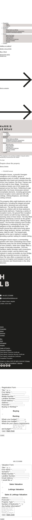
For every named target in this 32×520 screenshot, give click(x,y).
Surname (6, 394)
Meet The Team (10, 35)
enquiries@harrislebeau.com (9, 298)
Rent (1, 341)
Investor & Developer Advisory (14, 32)
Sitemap (19, 363)
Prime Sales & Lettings (12, 29)
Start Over (10, 431)
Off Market (3, 343)
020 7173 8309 (17, 461)
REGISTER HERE (5, 54)
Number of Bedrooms (11, 504)
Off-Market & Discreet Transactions (15, 31)
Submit (3, 431)
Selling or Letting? (5, 46)
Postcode (6, 405)
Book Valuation (10, 36)
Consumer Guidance (5, 350)
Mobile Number (8, 396)
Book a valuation (4, 88)
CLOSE (2, 435)
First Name (7, 392)
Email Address (8, 401)
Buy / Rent (3, 52)
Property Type (8, 502)
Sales (7, 24)
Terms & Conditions (10, 363)
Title (4, 390)
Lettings (8, 25)
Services (5, 28)
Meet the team (9, 144)
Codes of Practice (5, 348)
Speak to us (3, 56)
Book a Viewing (4, 166)
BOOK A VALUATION (5, 49)
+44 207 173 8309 (7, 295)
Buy (1, 339)
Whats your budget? (10, 419)
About (4, 34)
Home (2, 327)
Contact (5, 43)
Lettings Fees (9, 38)
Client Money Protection (12, 39)
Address (5, 403)
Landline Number (8, 398)
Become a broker (10, 40)
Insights (8, 42)
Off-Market (5, 27)
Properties (5, 23)
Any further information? (11, 506)
